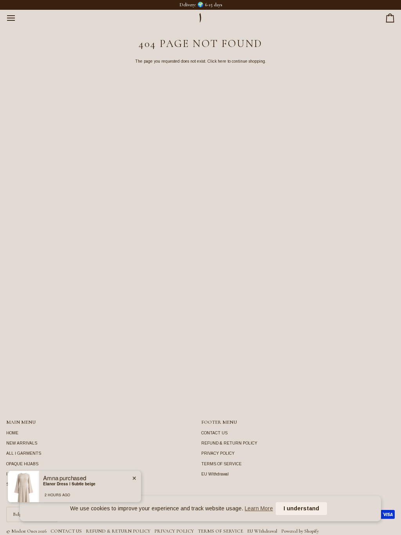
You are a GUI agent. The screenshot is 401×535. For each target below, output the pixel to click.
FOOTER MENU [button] (219, 422)
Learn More (259, 508)
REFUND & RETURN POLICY (229, 443)
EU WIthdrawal (215, 474)
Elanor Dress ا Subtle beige (69, 482)
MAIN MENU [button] (21, 422)
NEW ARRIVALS (21, 443)
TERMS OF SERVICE (221, 464)
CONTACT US (214, 433)
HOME (12, 433)
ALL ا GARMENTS (23, 453)
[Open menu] (18, 18)
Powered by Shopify (300, 531)
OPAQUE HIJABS (22, 464)
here (222, 61)
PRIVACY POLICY (218, 453)
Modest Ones (24, 531)
